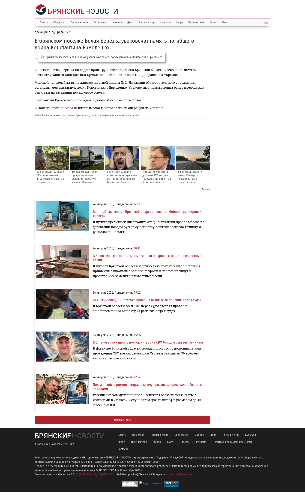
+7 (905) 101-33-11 (106, 474)
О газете (185, 441)
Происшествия (79, 22)
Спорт (179, 22)
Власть (44, 22)
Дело (130, 22)
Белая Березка (51, 115)
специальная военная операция (119, 115)
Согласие (123, 448)
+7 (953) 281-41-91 (86, 474)
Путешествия (196, 22)
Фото (225, 22)
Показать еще (122, 419)
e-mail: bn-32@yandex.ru (180, 474)
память (95, 115)
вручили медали (63, 107)
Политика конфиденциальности (232, 441)
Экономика (100, 22)
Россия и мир (146, 22)
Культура (165, 22)
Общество (59, 22)
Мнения (117, 22)
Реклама (201, 441)
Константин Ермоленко (75, 115)
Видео (213, 22)
